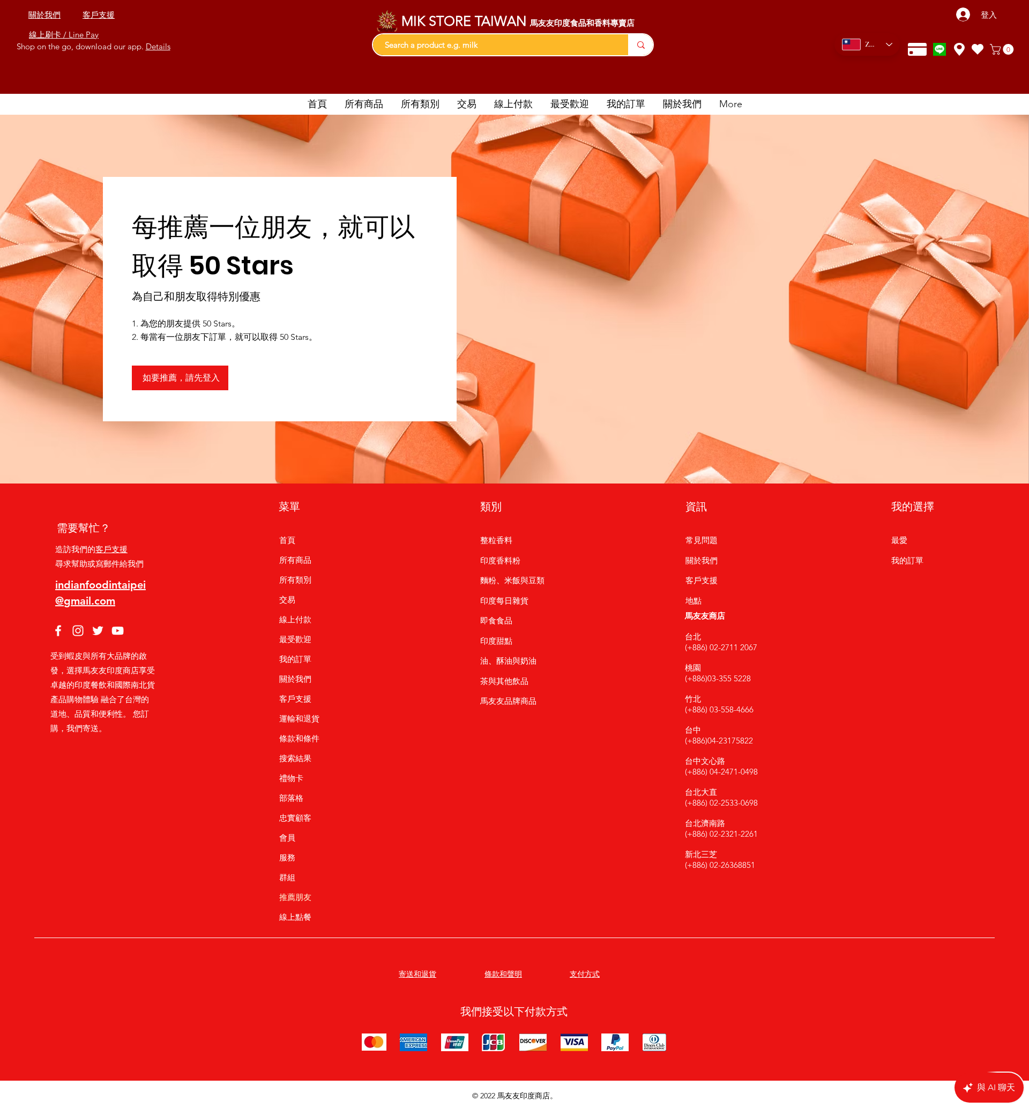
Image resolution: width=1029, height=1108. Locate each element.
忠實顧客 (295, 818)
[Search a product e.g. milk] (640, 44)
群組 (287, 877)
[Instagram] (78, 630)
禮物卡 (291, 778)
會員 (287, 837)
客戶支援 (111, 549)
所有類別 (295, 580)
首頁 (287, 540)
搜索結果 (295, 758)
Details (158, 46)
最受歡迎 (295, 639)
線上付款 (295, 619)
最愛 (899, 540)
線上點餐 (295, 917)
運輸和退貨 (299, 718)
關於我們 (295, 679)
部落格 (291, 798)
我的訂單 (295, 659)
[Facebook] (58, 630)
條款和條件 (299, 738)
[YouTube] (117, 630)
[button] (1003, 49)
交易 (287, 599)
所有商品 (295, 560)
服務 (287, 857)
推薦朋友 (295, 897)
